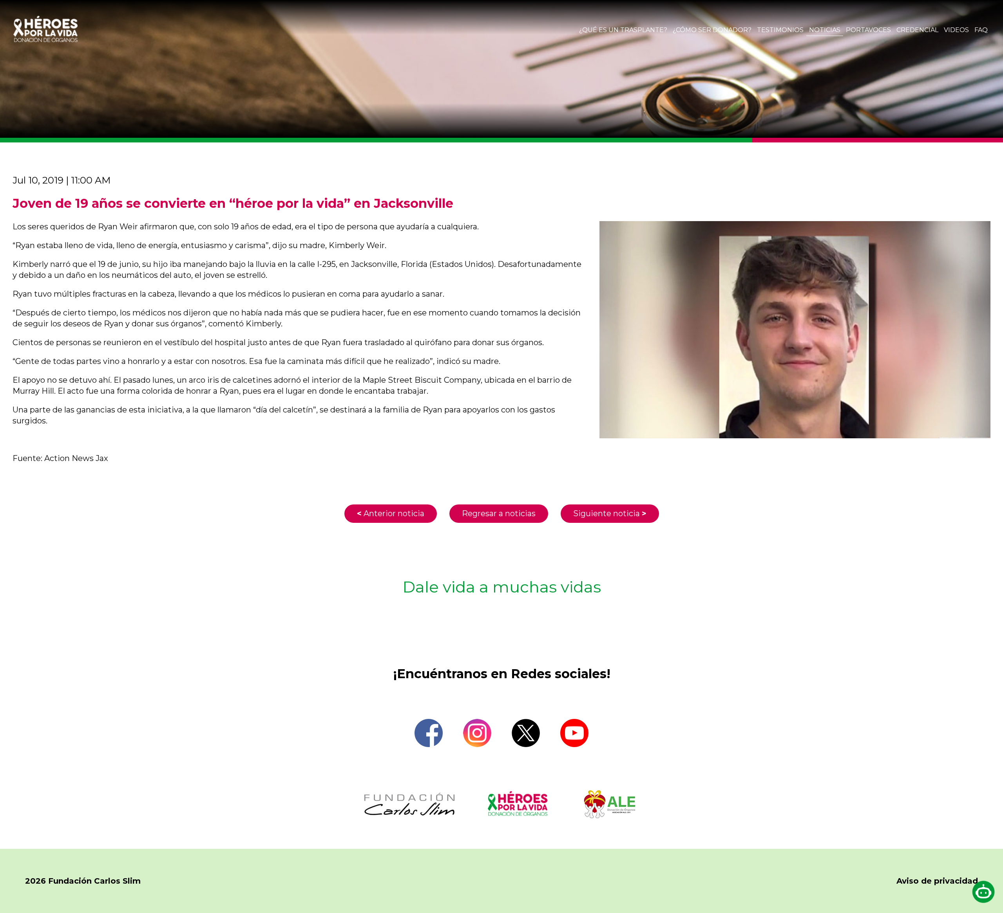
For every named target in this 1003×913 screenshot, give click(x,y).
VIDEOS (956, 30)
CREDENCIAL (917, 30)
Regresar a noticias (499, 513)
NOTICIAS (824, 30)
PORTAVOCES (868, 30)
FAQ (981, 30)
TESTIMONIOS (780, 30)
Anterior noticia (390, 513)
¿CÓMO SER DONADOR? (712, 30)
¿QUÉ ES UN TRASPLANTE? (623, 30)
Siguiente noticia (609, 513)
